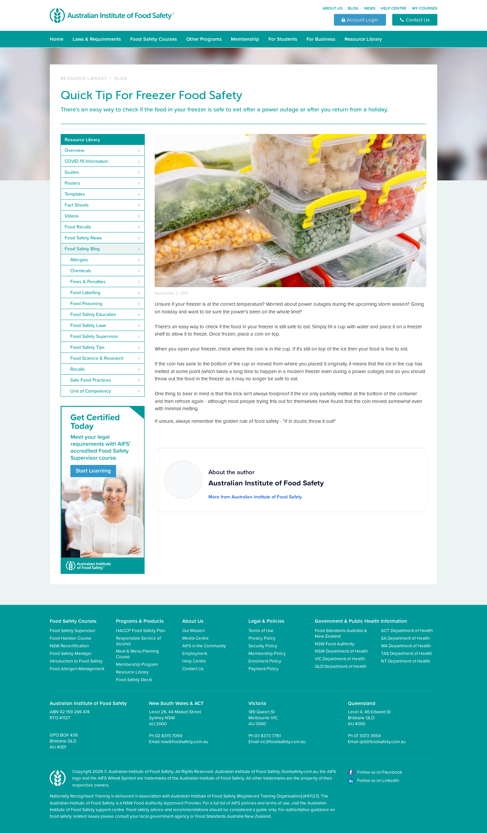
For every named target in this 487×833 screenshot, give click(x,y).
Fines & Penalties (88, 281)
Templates (75, 194)
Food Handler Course (70, 638)
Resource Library (363, 38)
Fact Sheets (77, 205)
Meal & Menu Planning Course (137, 653)
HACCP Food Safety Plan (140, 630)
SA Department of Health (405, 638)
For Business (320, 38)
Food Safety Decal (134, 679)
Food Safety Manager (71, 653)
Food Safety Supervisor (94, 336)
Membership (245, 38)
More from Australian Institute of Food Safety (255, 496)
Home (56, 38)
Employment (194, 653)
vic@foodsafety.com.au (282, 741)
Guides (72, 172)
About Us (333, 8)
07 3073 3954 (367, 735)
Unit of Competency (90, 391)
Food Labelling (85, 292)
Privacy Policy (262, 638)
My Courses (424, 8)
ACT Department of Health (407, 630)
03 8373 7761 (267, 735)
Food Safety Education (93, 314)
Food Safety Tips (87, 347)
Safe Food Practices (90, 380)
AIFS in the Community (204, 645)
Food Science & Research (97, 358)
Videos (72, 216)
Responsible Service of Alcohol (138, 640)
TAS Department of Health (406, 653)
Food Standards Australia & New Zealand (341, 633)
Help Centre (393, 8)
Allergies (79, 259)
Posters (72, 183)
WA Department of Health (406, 645)
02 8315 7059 (168, 735)
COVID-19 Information (86, 161)
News (369, 8)
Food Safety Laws (88, 325)
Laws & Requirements (97, 38)
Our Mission (193, 630)
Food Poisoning (86, 303)
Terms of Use (261, 630)
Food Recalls (78, 227)
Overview (74, 150)
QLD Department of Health (340, 666)
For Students (282, 38)
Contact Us (192, 668)
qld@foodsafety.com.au (382, 741)
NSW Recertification (69, 645)
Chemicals (80, 270)
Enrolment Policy (264, 661)
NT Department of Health (405, 661)
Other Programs (204, 38)
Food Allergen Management (77, 668)
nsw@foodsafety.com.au (184, 741)
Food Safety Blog (82, 248)
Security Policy (262, 645)
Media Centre (195, 638)
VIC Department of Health (340, 658)
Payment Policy (263, 668)
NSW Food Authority (334, 643)
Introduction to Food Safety (76, 661)
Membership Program (137, 664)
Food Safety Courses (153, 38)
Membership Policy (267, 653)
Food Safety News (83, 237)
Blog (353, 8)
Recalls (77, 369)
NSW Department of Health (341, 651)
